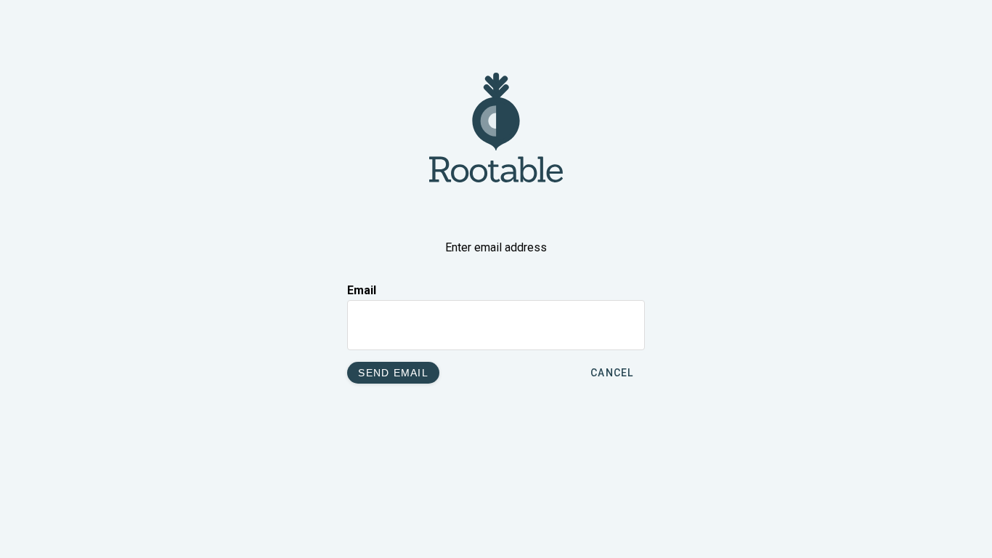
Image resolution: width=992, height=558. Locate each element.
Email (361, 290)
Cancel (612, 373)
